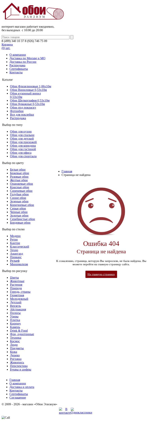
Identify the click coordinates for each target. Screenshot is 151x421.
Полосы (15, 313)
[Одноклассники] (81, 412)
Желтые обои (19, 180)
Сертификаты (18, 68)
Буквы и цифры (20, 369)
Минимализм (19, 264)
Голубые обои (19, 194)
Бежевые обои (19, 173)
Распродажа (17, 65)
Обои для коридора (23, 145)
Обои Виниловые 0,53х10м (28, 90)
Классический (19, 246)
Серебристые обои (22, 219)
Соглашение (17, 397)
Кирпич (15, 323)
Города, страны (20, 291)
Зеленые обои (19, 201)
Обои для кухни (21, 131)
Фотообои (17, 111)
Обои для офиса (20, 152)
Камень (15, 327)
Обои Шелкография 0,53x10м (30, 100)
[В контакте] (65, 412)
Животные (17, 281)
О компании (17, 54)
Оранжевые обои (21, 183)
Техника (15, 337)
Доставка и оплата (21, 387)
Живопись (17, 362)
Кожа (13, 351)
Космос (15, 341)
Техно (14, 250)
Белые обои (18, 169)
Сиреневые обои (21, 190)
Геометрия (17, 295)
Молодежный (19, 298)
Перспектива (19, 366)
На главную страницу (101, 274)
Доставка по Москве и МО (27, 58)
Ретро (14, 239)
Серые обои (18, 208)
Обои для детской (22, 138)
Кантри (15, 243)
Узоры (14, 316)
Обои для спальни (22, 135)
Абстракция (18, 309)
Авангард (16, 253)
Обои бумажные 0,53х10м (27, 104)
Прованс (16, 257)
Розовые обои (19, 176)
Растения (16, 284)
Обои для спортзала (23, 156)
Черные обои (19, 212)
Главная (67, 171)
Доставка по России (22, 61)
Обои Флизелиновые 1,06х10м (30, 86)
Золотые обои (19, 215)
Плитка (15, 320)
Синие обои (18, 198)
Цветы (14, 277)
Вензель (15, 306)
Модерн (15, 236)
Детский (15, 302)
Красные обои (19, 187)
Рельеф (14, 260)
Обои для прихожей (23, 142)
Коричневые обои (22, 205)
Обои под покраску (23, 107)
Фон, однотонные (22, 334)
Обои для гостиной (23, 149)
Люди (14, 344)
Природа (16, 288)
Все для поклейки (22, 114)
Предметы (17, 348)
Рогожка (15, 359)
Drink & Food (19, 330)
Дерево (15, 355)
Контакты (16, 72)
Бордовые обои (20, 222)
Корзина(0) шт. (7, 46)
